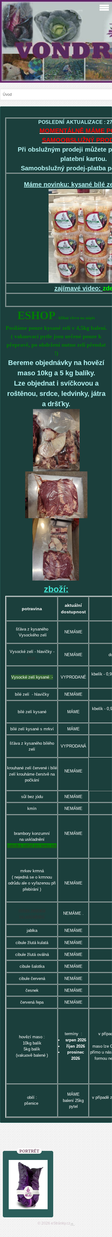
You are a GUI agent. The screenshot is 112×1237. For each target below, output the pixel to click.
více (31, 657)
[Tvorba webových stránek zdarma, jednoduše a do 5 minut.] (72, 1223)
